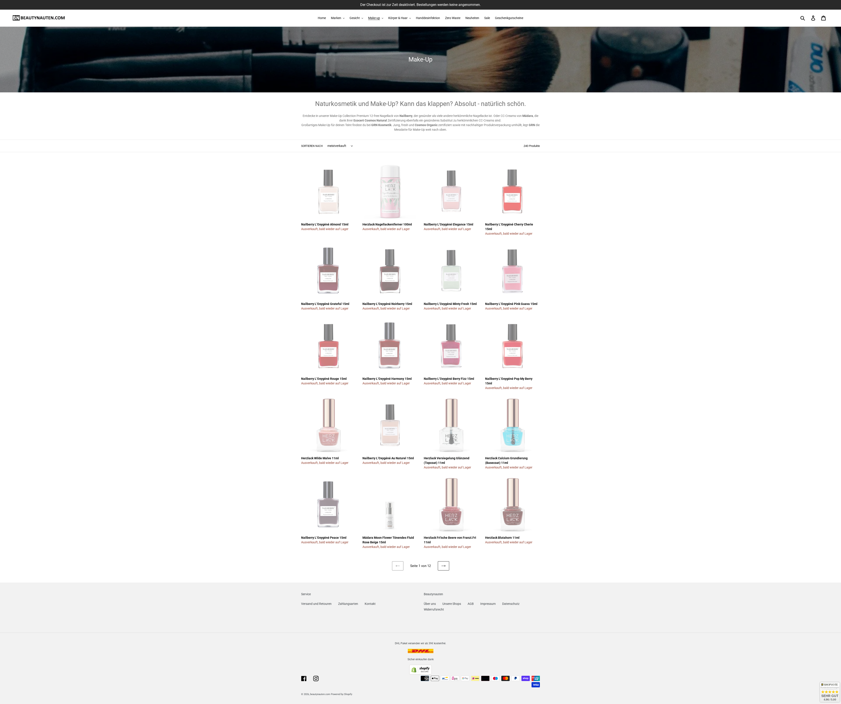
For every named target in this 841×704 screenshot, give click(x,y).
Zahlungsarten (348, 603)
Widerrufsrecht (434, 609)
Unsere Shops (451, 603)
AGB (471, 603)
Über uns (430, 603)
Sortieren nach (312, 146)
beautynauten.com (320, 694)
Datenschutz (510, 603)
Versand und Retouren (316, 603)
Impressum (488, 603)
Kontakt (370, 603)
